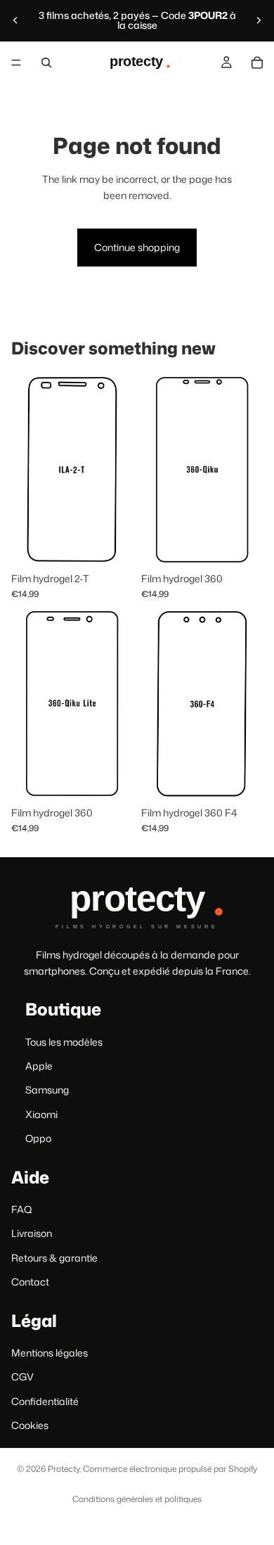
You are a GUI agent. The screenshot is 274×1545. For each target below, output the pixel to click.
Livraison (31, 1233)
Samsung (47, 1089)
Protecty (63, 1469)
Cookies (29, 1425)
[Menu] (16, 62)
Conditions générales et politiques (137, 1499)
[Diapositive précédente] (15, 20)
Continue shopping (137, 247)
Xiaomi (41, 1114)
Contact (30, 1281)
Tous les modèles (64, 1042)
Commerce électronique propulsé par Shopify (170, 1469)
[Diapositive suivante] (258, 20)
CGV (22, 1376)
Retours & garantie (54, 1257)
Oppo (38, 1138)
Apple (39, 1065)
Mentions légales (49, 1352)
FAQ (21, 1209)
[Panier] (257, 62)
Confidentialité (45, 1401)
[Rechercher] (46, 62)
